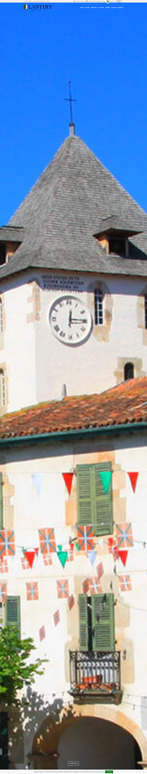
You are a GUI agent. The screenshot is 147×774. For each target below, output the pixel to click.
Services (94, 7)
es (121, 1)
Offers (107, 7)
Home (82, 7)
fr (116, 1)
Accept (109, 771)
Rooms (87, 7)
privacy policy (100, 771)
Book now (73, 763)
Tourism (101, 7)
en (119, 1)
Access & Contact (117, 7)
